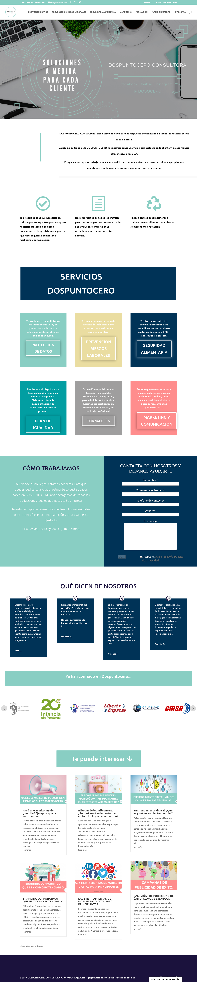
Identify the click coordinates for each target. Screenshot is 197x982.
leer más (27, 849)
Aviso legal (85, 977)
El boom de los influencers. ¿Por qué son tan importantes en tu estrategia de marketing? (98, 813)
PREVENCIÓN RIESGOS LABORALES (69, 12)
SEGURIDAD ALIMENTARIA (103, 12)
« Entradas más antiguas (31, 945)
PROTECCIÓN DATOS (38, 12)
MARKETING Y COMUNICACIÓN (156, 420)
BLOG (158, 2)
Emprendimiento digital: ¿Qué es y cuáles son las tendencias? (153, 812)
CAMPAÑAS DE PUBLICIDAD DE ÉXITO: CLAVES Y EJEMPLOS (154, 897)
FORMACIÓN (141, 12)
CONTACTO (148, 2)
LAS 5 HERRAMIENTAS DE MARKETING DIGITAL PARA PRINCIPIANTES (95, 901)
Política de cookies (125, 977)
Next (193, 708)
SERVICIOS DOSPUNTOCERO (81, 283)
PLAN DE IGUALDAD (161, 12)
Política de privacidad (103, 977)
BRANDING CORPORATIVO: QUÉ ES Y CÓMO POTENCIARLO (43, 900)
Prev (4, 708)
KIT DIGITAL (180, 12)
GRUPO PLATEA (170, 2)
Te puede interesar (98, 758)
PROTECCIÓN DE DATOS (43, 348)
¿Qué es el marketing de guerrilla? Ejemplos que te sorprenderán (39, 813)
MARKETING (126, 12)
